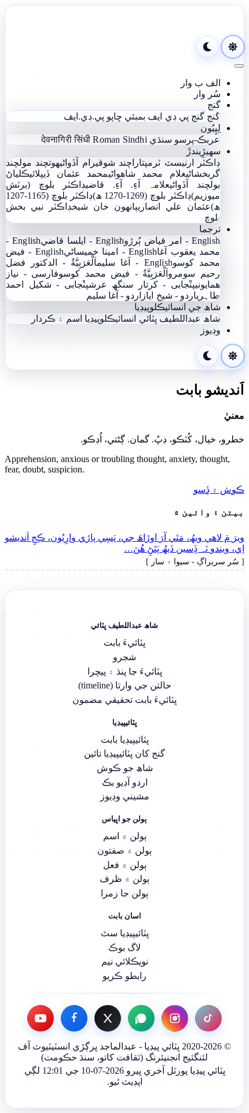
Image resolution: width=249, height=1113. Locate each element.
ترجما (210, 229)
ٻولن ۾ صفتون (124, 850)
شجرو (124, 657)
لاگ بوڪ (124, 947)
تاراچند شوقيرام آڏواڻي (102, 162)
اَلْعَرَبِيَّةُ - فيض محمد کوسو (113, 273)
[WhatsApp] (141, 1018)
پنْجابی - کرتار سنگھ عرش (142, 284)
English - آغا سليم (135, 262)
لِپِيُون (210, 128)
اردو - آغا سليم (114, 295)
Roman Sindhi (120, 139)
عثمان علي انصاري (174, 206)
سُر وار (207, 94)
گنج (214, 105)
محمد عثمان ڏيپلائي (69, 173)
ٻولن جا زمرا (124, 893)
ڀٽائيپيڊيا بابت (125, 740)
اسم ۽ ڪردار (56, 318)
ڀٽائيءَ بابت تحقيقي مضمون (124, 700)
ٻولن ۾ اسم (125, 836)
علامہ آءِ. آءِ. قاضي (128, 184)
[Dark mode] (207, 47)
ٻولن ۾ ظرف (124, 879)
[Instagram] (175, 1018)
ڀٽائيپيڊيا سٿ (125, 933)
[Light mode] (233, 47)
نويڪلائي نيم (124, 961)
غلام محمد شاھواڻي (147, 173)
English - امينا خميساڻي (110, 251)
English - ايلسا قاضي (82, 240)
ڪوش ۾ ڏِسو (218, 489)
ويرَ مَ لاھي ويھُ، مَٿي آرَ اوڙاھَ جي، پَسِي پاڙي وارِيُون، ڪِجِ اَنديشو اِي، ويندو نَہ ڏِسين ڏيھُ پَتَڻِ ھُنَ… (124, 543)
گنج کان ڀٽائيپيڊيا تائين (124, 753)
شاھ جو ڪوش (125, 768)
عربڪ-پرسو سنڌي (184, 139)
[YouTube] (40, 1018)
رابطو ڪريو (124, 976)
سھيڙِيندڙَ (203, 151)
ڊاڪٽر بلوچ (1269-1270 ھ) (142, 195)
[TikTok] (208, 1018)
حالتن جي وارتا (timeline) (124, 685)
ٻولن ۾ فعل (125, 865)
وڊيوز (210, 330)
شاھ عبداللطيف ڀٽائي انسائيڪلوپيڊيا (152, 318)
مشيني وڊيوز (124, 796)
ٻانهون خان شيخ (105, 206)
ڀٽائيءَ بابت (124, 642)
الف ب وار (201, 83)
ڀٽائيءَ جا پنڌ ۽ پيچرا (124, 671)
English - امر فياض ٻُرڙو (172, 240)
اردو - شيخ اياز (168, 295)
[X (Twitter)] (107, 1018)
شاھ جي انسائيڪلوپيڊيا (177, 307)
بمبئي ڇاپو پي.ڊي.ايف (104, 116)
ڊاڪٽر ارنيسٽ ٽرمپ (182, 162)
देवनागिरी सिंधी (66, 139)
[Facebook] (74, 1018)
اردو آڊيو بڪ (125, 782)
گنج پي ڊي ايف (176, 116)
